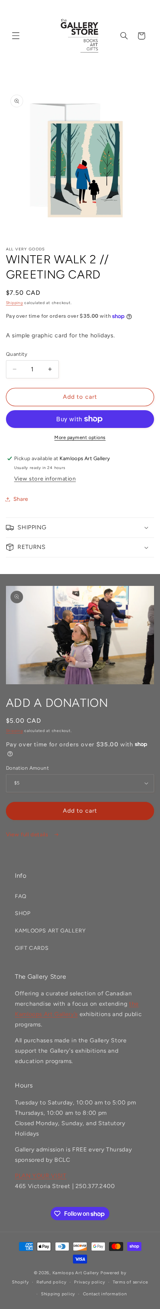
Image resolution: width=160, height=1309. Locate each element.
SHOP (23, 913)
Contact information (105, 1293)
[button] (15, 35)
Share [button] (20, 499)
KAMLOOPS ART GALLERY (50, 930)
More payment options (80, 437)
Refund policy (51, 1282)
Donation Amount (27, 768)
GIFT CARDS (31, 948)
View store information (45, 478)
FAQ (20, 896)
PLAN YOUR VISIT (40, 1175)
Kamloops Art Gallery (75, 1272)
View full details (28, 834)
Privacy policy (89, 1282)
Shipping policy (58, 1293)
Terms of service (130, 1282)
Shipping (14, 302)
